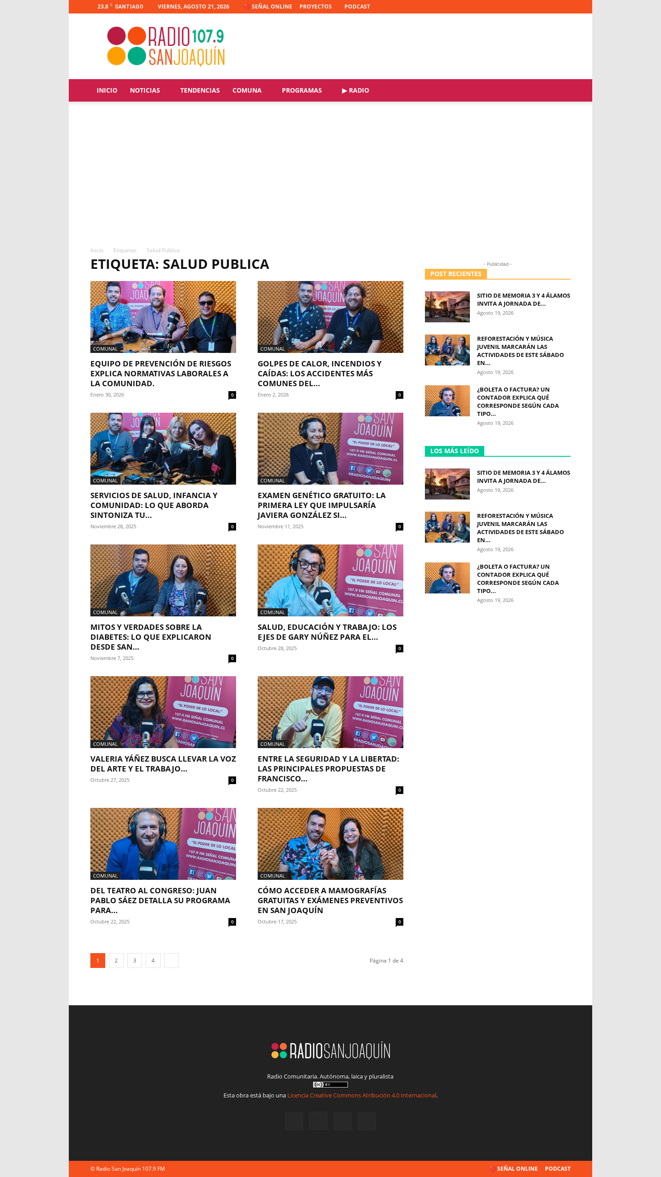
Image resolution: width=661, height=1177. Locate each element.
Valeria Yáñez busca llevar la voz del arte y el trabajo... (163, 763)
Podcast (357, 6)
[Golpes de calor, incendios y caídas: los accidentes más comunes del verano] (330, 317)
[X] (549, 6)
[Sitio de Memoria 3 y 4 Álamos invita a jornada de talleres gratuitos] (447, 306)
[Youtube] (564, 6)
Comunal (105, 348)
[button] (560, 91)
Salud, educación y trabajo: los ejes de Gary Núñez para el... (327, 632)
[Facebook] (519, 6)
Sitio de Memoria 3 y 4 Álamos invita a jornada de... (523, 299)
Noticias (145, 90)
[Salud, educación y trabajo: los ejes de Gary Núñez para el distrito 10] (330, 580)
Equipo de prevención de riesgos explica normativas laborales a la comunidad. (160, 373)
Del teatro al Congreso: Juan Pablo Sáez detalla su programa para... (160, 900)
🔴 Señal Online (268, 6)
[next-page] (171, 960)
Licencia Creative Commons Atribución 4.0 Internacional (361, 1095)
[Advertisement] (330, 178)
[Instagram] (534, 6)
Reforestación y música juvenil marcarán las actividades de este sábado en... (520, 350)
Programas (302, 90)
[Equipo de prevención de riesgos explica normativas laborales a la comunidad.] (163, 317)
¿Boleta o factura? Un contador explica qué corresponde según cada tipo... (518, 401)
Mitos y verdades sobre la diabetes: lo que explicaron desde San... (150, 637)
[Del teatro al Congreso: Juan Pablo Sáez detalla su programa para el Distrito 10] (163, 844)
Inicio (107, 90)
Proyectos (315, 6)
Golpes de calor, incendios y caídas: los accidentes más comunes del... (320, 373)
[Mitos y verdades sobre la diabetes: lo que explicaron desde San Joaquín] (163, 580)
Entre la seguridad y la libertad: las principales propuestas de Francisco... (328, 768)
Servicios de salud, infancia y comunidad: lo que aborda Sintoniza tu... (154, 505)
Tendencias (200, 90)
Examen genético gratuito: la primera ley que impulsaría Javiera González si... (322, 505)
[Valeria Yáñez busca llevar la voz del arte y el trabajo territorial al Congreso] (163, 712)
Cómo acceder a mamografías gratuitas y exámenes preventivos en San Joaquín (330, 900)
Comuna (247, 90)
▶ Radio (355, 90)
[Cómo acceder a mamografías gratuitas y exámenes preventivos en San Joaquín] (330, 844)
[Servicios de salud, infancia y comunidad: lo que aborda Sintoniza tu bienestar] (163, 449)
